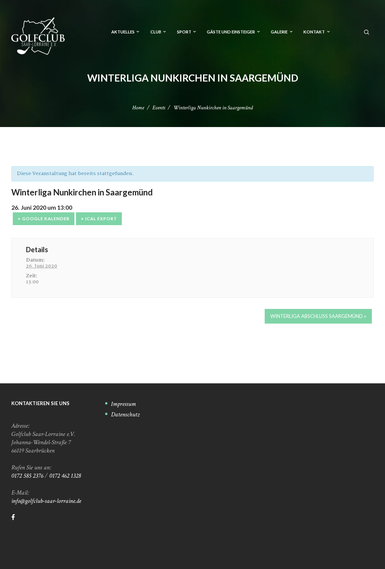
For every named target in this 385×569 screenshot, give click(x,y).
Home (138, 107)
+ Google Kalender (44, 218)
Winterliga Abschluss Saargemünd (318, 316)
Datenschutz (125, 414)
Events (158, 107)
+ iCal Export (99, 218)
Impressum (123, 404)
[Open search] (367, 31)
